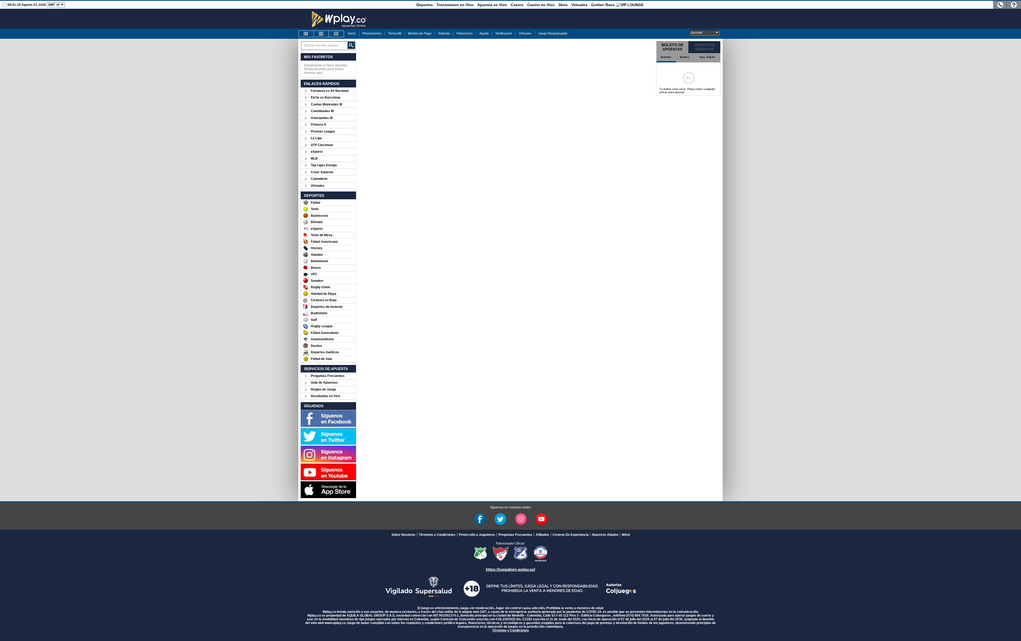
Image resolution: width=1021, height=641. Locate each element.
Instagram (521, 519)
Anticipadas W (322, 118)
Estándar (666, 57)
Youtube (541, 519)
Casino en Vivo (541, 5)
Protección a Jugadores (477, 535)
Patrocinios (465, 33)
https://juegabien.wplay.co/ (510, 569)
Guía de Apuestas (324, 382)
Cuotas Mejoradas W (326, 104)
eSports (317, 152)
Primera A (318, 124)
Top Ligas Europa (324, 165)
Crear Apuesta (322, 172)
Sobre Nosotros (403, 535)
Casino (517, 5)
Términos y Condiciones (437, 535)
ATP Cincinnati (322, 145)
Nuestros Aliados (605, 535)
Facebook (480, 519)
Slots (563, 5)
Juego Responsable (552, 33)
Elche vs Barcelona (325, 97)
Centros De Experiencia (571, 535)
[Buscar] (351, 45)
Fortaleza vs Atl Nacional (330, 91)
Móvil (626, 535)
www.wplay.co (335, 623)
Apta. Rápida (707, 57)
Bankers (685, 57)
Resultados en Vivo (325, 396)
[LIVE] (306, 34)
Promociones (372, 33)
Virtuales (579, 5)
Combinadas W (322, 111)
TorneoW (394, 33)
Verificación (503, 33)
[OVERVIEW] (321, 34)
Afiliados (542, 535)
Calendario (319, 179)
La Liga (316, 138)
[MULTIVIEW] (336, 34)
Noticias (444, 33)
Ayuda (484, 33)
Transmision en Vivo (455, 5)
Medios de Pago (420, 33)
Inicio (352, 33)
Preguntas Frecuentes (328, 376)
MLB (314, 158)
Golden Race (602, 5)
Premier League (323, 131)
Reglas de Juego (323, 389)
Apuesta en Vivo (492, 5)
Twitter (500, 519)
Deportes (424, 5)
